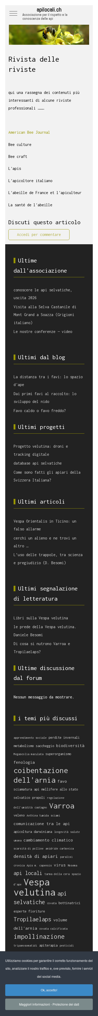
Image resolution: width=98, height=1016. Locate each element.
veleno (19, 815)
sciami (55, 815)
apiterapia (48, 945)
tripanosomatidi (25, 945)
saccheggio (45, 746)
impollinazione (39, 936)
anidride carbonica (59, 848)
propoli (38, 798)
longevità (61, 831)
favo (62, 781)
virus (60, 865)
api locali (28, 873)
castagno (40, 807)
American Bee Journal (29, 132)
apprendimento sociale (30, 737)
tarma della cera (57, 874)
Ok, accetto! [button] (49, 990)
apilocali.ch (49, 9)
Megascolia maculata (28, 754)
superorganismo (58, 754)
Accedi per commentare (39, 234)
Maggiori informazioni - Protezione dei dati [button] (49, 1004)
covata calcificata (53, 928)
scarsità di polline (28, 848)
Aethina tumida (38, 815)
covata (51, 903)
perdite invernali (64, 738)
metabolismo (24, 746)
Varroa (61, 805)
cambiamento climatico (48, 840)
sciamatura (23, 789)
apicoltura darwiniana (33, 832)
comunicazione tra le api (42, 823)
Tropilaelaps (32, 919)
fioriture (36, 911)
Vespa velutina (34, 887)
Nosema (72, 865)
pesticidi (67, 945)
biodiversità (70, 745)
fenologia (24, 762)
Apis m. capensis (39, 865)
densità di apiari (36, 856)
